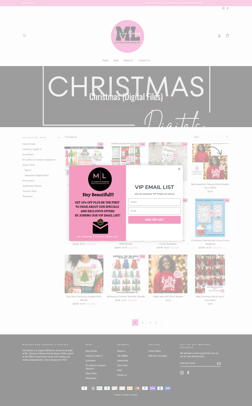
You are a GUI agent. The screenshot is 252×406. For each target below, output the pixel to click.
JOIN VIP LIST (154, 220)
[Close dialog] (179, 169)
